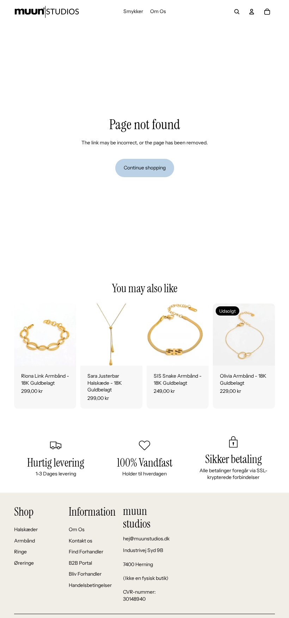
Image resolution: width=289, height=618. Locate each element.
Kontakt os (80, 541)
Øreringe (24, 563)
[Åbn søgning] (237, 11)
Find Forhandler (86, 551)
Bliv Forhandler (85, 574)
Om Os (77, 529)
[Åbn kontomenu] (251, 11)
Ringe (20, 551)
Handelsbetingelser (90, 585)
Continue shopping (145, 167)
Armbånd (24, 541)
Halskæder (26, 529)
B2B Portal (80, 563)
